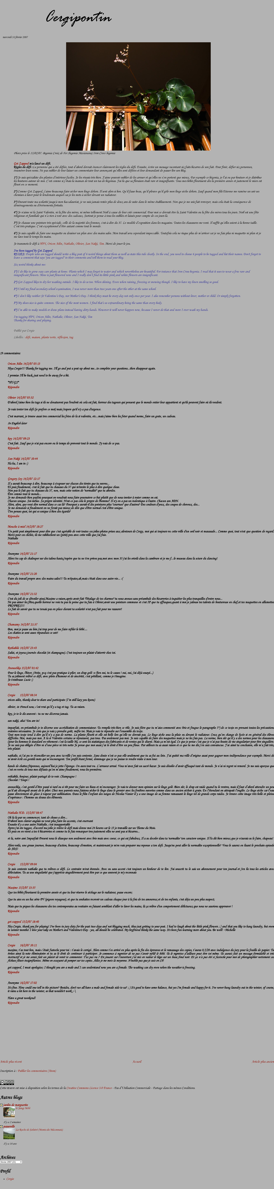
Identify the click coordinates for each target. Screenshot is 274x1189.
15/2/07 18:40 (30, 922)
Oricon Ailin (54, 244)
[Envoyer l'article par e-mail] (35, 331)
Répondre (13, 387)
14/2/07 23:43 (28, 648)
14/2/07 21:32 (28, 594)
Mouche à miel (16, 527)
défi (27, 337)
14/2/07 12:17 (31, 479)
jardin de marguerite (15, 1105)
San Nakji (91, 244)
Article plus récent (11, 1062)
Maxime (12, 888)
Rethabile (13, 648)
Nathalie (69, 244)
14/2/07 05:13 (31, 364)
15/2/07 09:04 (28, 864)
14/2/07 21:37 (28, 624)
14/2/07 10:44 (29, 459)
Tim (101, 244)
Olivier (79, 244)
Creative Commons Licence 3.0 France (89, 1088)
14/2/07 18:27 (34, 527)
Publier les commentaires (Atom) (37, 1071)
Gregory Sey (15, 479)
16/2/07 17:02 (28, 983)
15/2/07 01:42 (29, 668)
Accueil (136, 1062)
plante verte (48, 337)
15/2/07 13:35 (26, 888)
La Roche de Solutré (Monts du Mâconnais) (39, 1130)
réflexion (62, 337)
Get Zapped (21, 163)
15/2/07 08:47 (34, 813)
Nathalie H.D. (16, 813)
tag (71, 337)
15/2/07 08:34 (28, 695)
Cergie (11, 695)
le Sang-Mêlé (23, 1108)
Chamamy (13, 624)
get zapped (14, 922)
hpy (10, 439)
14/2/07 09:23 (21, 439)
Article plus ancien (263, 1062)
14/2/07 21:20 (28, 574)
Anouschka (14, 668)
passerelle (9, 1126)
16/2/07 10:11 (28, 945)
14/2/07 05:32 (25, 398)
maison (36, 337)
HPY (42, 244)
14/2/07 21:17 (28, 554)
